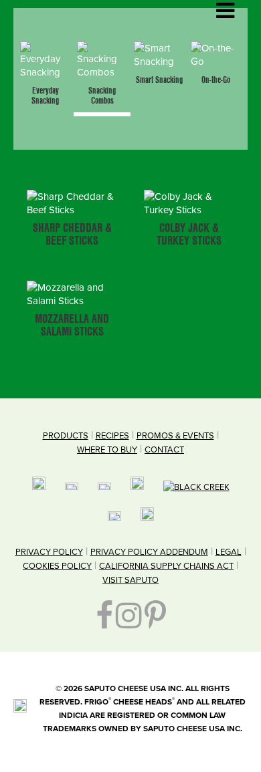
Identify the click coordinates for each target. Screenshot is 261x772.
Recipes (112, 435)
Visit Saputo (130, 580)
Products (65, 435)
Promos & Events (175, 435)
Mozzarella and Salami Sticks (72, 325)
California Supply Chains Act (166, 566)
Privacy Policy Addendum (149, 552)
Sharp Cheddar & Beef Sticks (72, 234)
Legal (228, 552)
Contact (164, 449)
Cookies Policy (57, 566)
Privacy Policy (49, 552)
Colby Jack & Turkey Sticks (189, 234)
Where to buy (107, 449)
